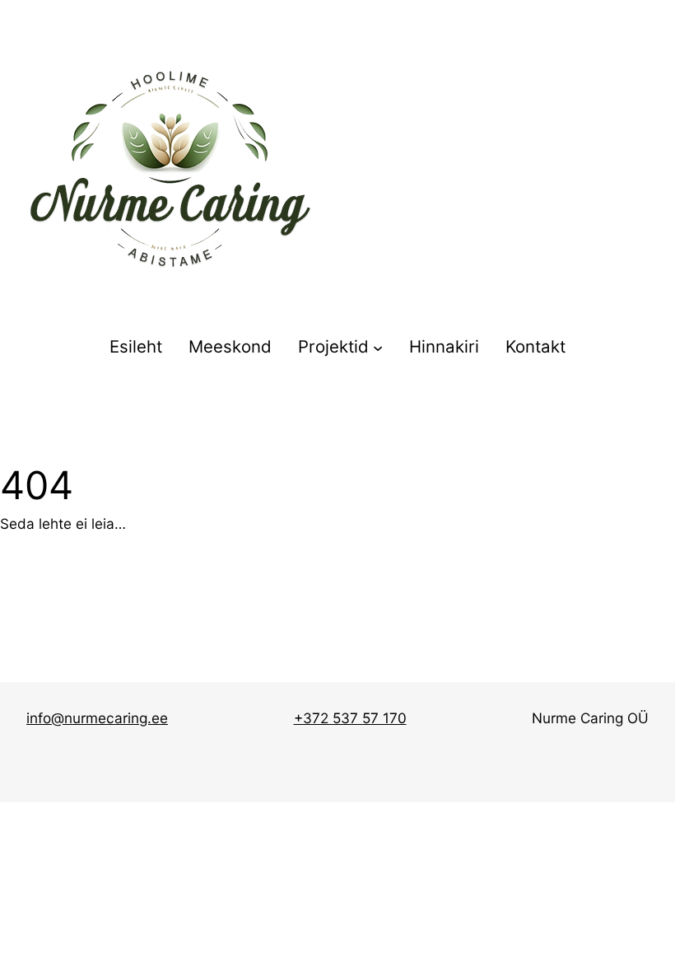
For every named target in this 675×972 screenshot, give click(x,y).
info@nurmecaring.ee (97, 718)
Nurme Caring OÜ (590, 718)
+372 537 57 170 (350, 718)
